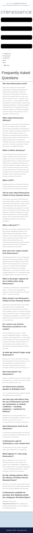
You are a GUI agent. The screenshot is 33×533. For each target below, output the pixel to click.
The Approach (6, 56)
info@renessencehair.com (20, 3)
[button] (16, 33)
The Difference (7, 53)
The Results (6, 58)
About (4, 60)
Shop (4, 62)
